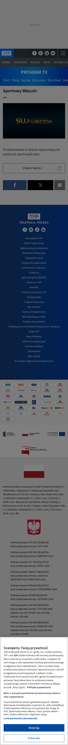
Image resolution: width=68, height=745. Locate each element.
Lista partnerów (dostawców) (20, 718)
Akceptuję (34, 727)
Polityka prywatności (39, 687)
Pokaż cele (34, 738)
